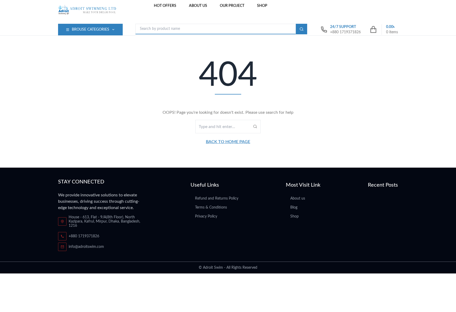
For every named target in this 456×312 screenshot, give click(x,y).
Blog (293, 207)
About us (198, 6)
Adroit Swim (213, 268)
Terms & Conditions (211, 207)
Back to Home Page (228, 142)
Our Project (232, 6)
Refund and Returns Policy (216, 198)
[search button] (301, 29)
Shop (262, 6)
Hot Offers (165, 6)
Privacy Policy (206, 216)
